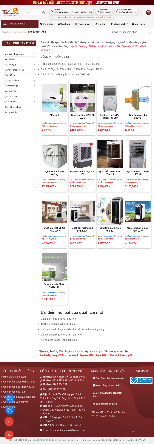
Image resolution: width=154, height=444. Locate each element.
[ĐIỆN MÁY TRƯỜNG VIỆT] (11, 12)
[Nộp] (43, 12)
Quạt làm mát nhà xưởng (54, 173)
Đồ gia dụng (10, 101)
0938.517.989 (59, 380)
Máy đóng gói (11, 64)
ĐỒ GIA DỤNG (20, 32)
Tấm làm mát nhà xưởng (138, 116)
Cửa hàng (65, 24)
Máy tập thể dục (12, 80)
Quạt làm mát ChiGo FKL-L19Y (82, 229)
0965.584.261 (59, 384)
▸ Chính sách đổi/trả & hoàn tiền (18, 397)
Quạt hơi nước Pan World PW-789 (110, 116)
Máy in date (10, 59)
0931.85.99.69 (77, 376)
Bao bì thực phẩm (13, 107)
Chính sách (120, 24)
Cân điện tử (10, 75)
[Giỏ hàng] (148, 12)
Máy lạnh (54, 115)
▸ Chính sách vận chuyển (15, 402)
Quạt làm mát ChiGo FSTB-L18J (54, 286)
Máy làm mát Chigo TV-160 (82, 173)
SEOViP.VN (140, 440)
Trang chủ (48, 24)
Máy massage (11, 85)
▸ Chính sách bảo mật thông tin (18, 386)
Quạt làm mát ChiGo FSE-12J (110, 229)
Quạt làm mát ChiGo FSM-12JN (138, 229)
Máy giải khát (11, 91)
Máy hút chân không (14, 70)
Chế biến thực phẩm (14, 54)
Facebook (142, 370)
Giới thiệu (140, 24)
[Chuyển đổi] (35, 54)
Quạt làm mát (11, 96)
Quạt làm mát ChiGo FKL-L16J (54, 229)
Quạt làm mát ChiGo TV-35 (138, 173)
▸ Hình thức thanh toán (14, 376)
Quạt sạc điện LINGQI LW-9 (82, 116)
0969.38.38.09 (60, 376)
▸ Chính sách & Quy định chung (18, 381)
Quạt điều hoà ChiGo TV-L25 (110, 173)
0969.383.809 (52, 123)
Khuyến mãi (84, 24)
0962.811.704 (76, 380)
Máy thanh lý (11, 112)
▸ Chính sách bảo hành (14, 391)
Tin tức (101, 24)
